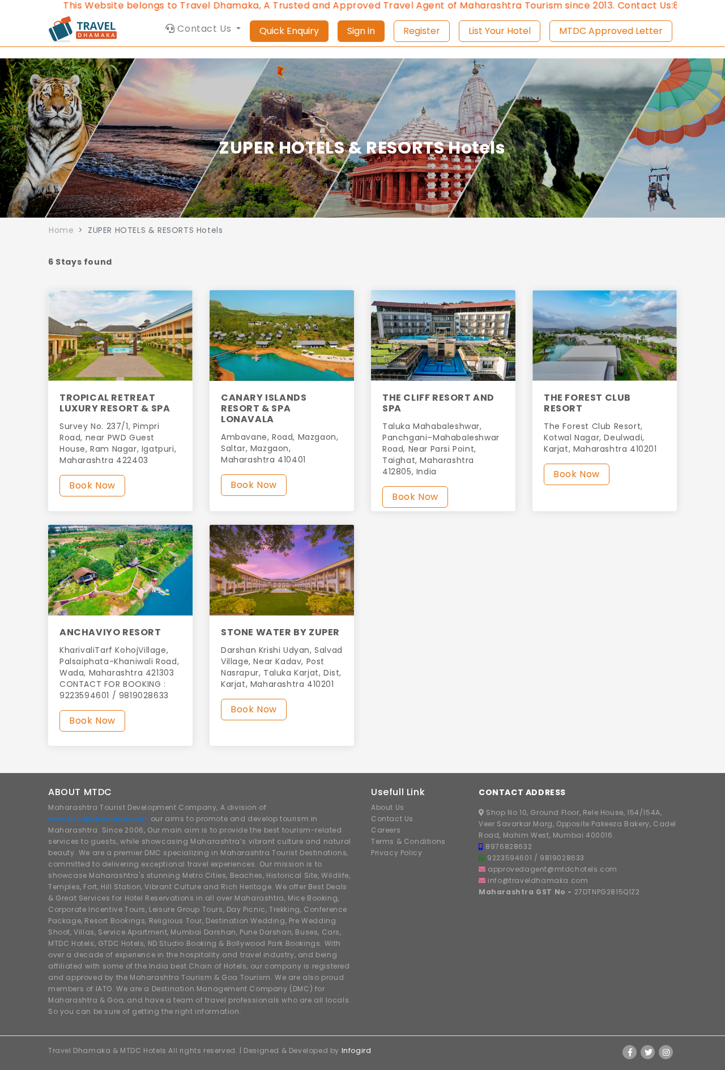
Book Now (92, 485)
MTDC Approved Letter (611, 30)
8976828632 (508, 846)
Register (421, 30)
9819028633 (562, 858)
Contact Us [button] (204, 28)
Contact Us (392, 818)
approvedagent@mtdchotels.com (552, 869)
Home (61, 230)
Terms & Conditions (408, 841)
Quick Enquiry (289, 30)
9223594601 (510, 858)
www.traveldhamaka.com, (98, 818)
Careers (385, 830)
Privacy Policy (396, 852)
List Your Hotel (499, 30)
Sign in (361, 30)
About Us (387, 807)
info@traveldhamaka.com (538, 880)
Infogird (357, 1050)
